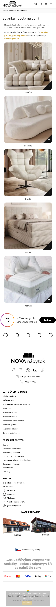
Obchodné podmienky (12, 449)
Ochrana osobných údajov (13, 456)
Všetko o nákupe (9, 396)
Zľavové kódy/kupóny (12, 433)
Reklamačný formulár (11, 464)
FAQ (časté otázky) (10, 429)
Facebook (13, 370)
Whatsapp (28, 370)
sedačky (44, 32)
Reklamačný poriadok (11, 452)
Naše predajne (9, 400)
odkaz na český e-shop (31, 549)
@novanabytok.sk (43, 370)
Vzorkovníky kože (10, 416)
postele (7, 35)
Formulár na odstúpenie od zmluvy (17, 460)
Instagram (21, 370)
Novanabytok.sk (11, 38)
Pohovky (28, 145)
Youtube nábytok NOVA (35, 370)
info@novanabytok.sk (30, 376)
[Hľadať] (41, 4)
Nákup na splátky (9, 424)
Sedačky (28, 92)
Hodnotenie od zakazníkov (13, 420)
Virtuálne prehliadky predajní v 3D (16, 404)
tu (31, 598)
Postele (28, 252)
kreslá (24, 35)
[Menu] (51, 4)
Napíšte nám (8, 468)
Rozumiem (27, 603)
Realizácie (7, 408)
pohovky (16, 35)
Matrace (28, 305)
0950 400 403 (30, 381)
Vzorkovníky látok (10, 412)
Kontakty (6, 471)
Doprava (6, 445)
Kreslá (28, 199)
